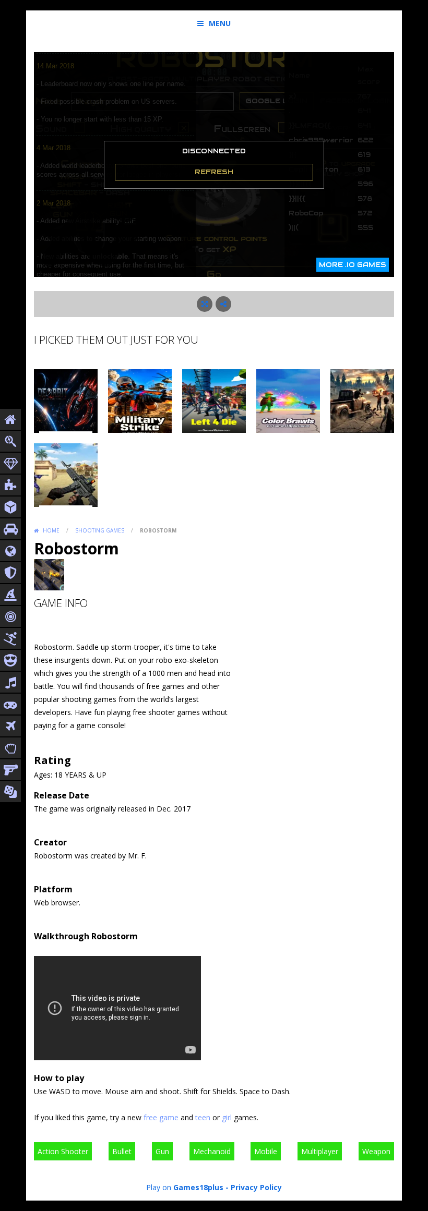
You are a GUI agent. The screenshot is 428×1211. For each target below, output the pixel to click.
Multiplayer (319, 1151)
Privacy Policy (256, 1187)
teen (202, 1117)
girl (227, 1117)
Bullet (122, 1151)
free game (161, 1117)
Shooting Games (99, 530)
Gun (162, 1151)
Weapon (376, 1151)
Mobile (265, 1151)
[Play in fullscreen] (204, 304)
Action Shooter (63, 1151)
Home (51, 530)
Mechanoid (212, 1151)
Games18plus (198, 1187)
